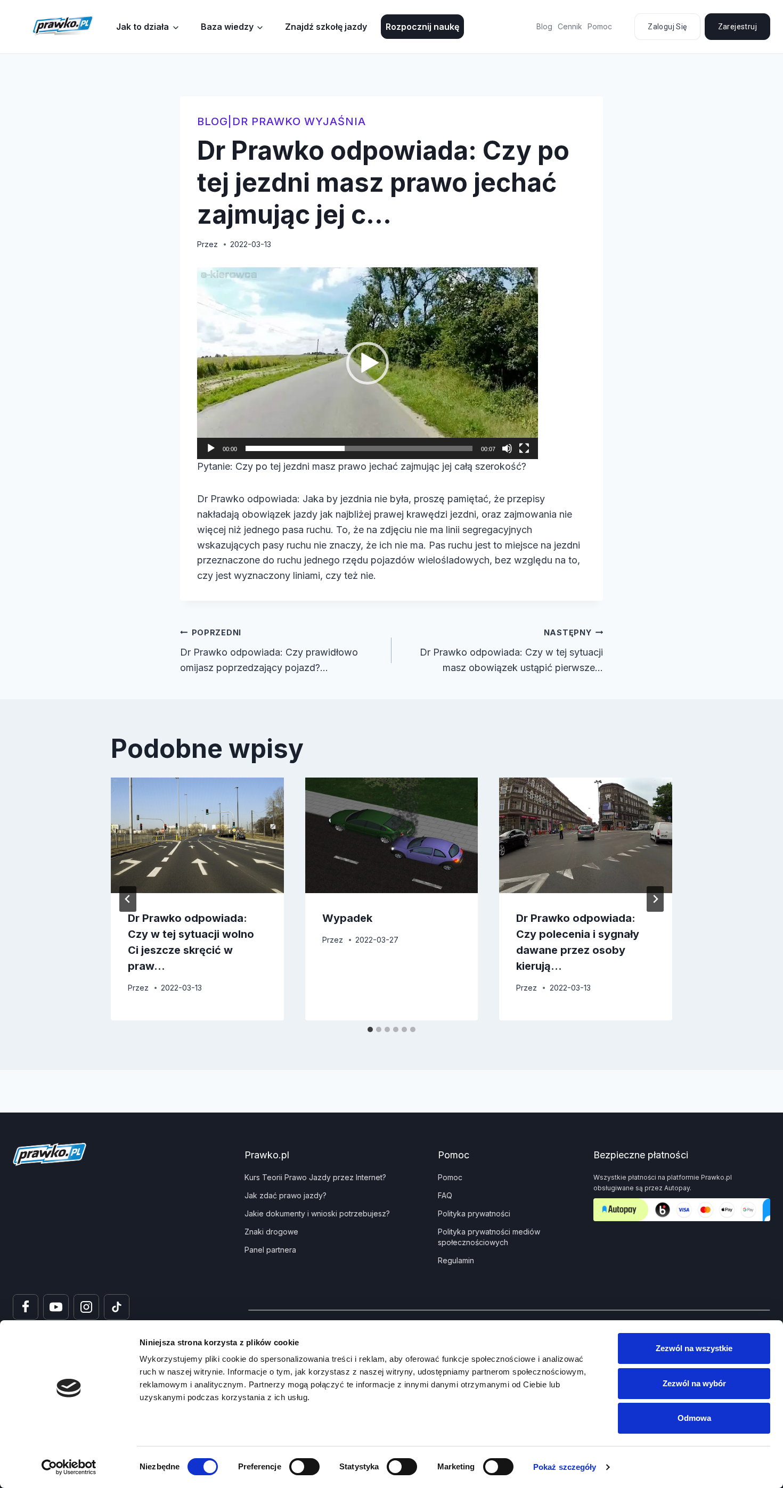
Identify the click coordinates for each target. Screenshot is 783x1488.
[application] (367, 363)
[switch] (304, 1466)
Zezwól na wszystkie (694, 1348)
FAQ (445, 1195)
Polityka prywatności (474, 1213)
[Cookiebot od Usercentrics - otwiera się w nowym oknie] (69, 1467)
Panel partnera (270, 1249)
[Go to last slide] (127, 899)
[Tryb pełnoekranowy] (524, 448)
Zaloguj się (667, 26)
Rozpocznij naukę (422, 26)
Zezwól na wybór (694, 1383)
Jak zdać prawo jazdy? (285, 1195)
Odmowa (694, 1417)
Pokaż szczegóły (565, 1466)
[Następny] (655, 899)
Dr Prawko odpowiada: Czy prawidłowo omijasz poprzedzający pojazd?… (269, 650)
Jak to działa (142, 26)
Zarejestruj (737, 26)
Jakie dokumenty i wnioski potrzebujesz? (317, 1213)
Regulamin (456, 1260)
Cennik (570, 26)
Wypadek (347, 918)
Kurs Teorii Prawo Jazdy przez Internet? (315, 1177)
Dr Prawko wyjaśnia (299, 121)
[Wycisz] (507, 448)
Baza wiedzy (227, 26)
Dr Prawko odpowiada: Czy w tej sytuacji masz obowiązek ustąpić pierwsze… (511, 650)
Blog (544, 26)
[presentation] (197, 835)
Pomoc (600, 26)
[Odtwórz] (211, 448)
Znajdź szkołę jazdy (326, 26)
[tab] (370, 1029)
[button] (367, 363)
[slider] (359, 448)
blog (212, 121)
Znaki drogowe (271, 1231)
